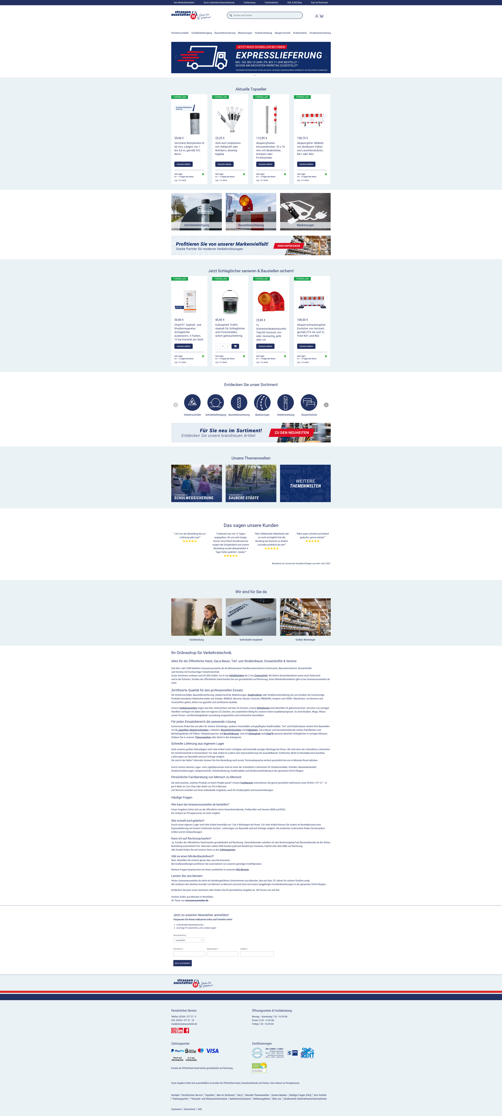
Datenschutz (189, 1109)
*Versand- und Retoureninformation (208, 1098)
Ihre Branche (180, 935)
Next (326, 57)
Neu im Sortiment (226, 1095)
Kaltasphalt (255, 733)
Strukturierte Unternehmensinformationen (305, 1098)
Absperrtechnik (283, 32)
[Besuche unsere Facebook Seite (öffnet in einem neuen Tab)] (186, 1030)
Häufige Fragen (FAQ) (300, 1095)
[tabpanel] (251, 57)
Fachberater (246, 782)
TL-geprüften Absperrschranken (192, 730)
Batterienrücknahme (240, 1098)
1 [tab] (253, 75)
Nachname (212, 948)
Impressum (176, 1109)
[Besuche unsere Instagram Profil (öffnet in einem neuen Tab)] (173, 1030)
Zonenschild (260, 675)
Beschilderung (231, 733)
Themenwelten (203, 737)
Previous (176, 57)
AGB (200, 1109)
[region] (251, 405)
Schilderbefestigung (201, 32)
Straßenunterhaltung (320, 32)
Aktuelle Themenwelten (257, 1095)
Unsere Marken (279, 1095)
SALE (240, 1095)
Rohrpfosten (263, 708)
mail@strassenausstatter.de (184, 1024)
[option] (192, 406)
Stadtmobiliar (300, 32)
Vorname (178, 948)
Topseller (209, 1095)
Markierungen (245, 32)
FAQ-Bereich (242, 869)
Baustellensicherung (225, 32)
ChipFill (270, 733)
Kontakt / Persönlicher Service (187, 1095)
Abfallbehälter (236, 675)
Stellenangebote (261, 1098)
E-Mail (243, 948)
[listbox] (251, 406)
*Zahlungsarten (180, 1098)
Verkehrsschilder (180, 32)
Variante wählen (183, 164)
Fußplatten (252, 730)
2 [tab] (255, 75)
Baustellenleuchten (231, 730)
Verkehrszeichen (188, 708)
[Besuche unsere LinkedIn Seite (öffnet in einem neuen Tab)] (180, 1030)
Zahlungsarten (227, 849)
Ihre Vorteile (320, 1095)
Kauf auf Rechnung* (319, 2)
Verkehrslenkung (263, 32)
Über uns (276, 1098)
